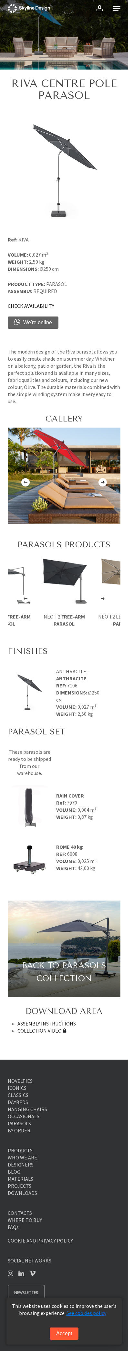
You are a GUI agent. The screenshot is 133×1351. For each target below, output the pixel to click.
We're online (37, 322)
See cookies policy (86, 1313)
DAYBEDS (18, 1102)
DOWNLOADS (22, 1193)
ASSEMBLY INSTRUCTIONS (46, 1023)
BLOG (14, 1171)
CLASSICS (18, 1095)
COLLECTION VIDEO (39, 1030)
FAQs (13, 1227)
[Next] (102, 482)
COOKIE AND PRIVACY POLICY (40, 1240)
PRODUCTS (20, 1150)
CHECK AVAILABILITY (31, 306)
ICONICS (17, 1088)
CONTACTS (20, 1213)
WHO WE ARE (22, 1157)
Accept (64, 1333)
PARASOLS (19, 1123)
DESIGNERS (21, 1164)
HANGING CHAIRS (27, 1109)
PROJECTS (19, 1186)
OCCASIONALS (23, 1116)
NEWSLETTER (26, 1292)
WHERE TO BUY (25, 1220)
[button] (116, 8)
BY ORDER (19, 1130)
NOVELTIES (20, 1081)
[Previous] (25, 482)
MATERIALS (20, 1179)
